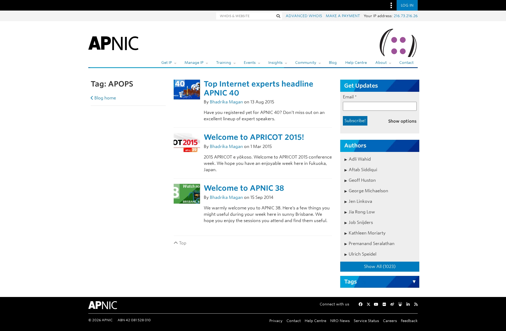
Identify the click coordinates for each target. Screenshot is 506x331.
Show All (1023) (380, 266)
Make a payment (343, 16)
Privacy (276, 320)
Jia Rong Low (362, 211)
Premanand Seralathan (372, 243)
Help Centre (356, 62)
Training (223, 62)
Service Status (366, 320)
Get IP (166, 62)
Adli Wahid (360, 159)
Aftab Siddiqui (363, 169)
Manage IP (193, 62)
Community (305, 62)
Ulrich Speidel (362, 254)
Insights (275, 62)
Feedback (409, 320)
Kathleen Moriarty (367, 233)
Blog (333, 62)
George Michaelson (368, 190)
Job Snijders (361, 222)
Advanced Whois (304, 16)
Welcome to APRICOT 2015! (254, 137)
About (381, 62)
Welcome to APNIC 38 (244, 188)
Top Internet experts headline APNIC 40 (258, 88)
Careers (390, 320)
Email (350, 96)
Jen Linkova (360, 201)
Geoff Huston (362, 180)
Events (250, 62)
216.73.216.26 (406, 16)
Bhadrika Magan (226, 101)
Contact (406, 62)
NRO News (340, 320)
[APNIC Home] (113, 42)
